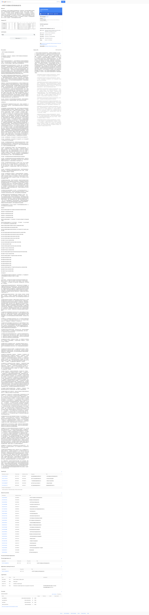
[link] (4, 598)
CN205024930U (4, 536)
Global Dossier (51, 46)
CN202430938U (4, 513)
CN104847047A (4, 480)
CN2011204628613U (5, 563)
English (47, 16)
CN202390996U (4, 531)
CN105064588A (4, 504)
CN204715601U (4, 538)
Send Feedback (66, 613)
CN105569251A (4, 485)
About (61, 613)
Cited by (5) (44, 43)
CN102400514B (4, 499)
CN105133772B (4, 515)
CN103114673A (4, 478)
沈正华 (44, 18)
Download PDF (44, 13)
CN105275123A (4, 543)
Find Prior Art (51, 13)
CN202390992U (4, 520)
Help (88, 613)
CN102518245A (4, 545)
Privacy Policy (83, 613)
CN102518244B (4, 527)
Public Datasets (73, 613)
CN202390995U (4, 552)
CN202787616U (4, 506)
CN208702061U (4, 524)
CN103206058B (4, 529)
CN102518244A (4, 476)
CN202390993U (4, 502)
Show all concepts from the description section (10, 606)
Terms (79, 613)
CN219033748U (4, 540)
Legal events (48, 43)
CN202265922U (4, 522)
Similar (57, 13)
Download (54, 594)
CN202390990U (4, 497)
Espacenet (46, 46)
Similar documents (54, 43)
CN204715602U (4, 511)
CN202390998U (4, 547)
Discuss (55, 46)
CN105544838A (4, 483)
